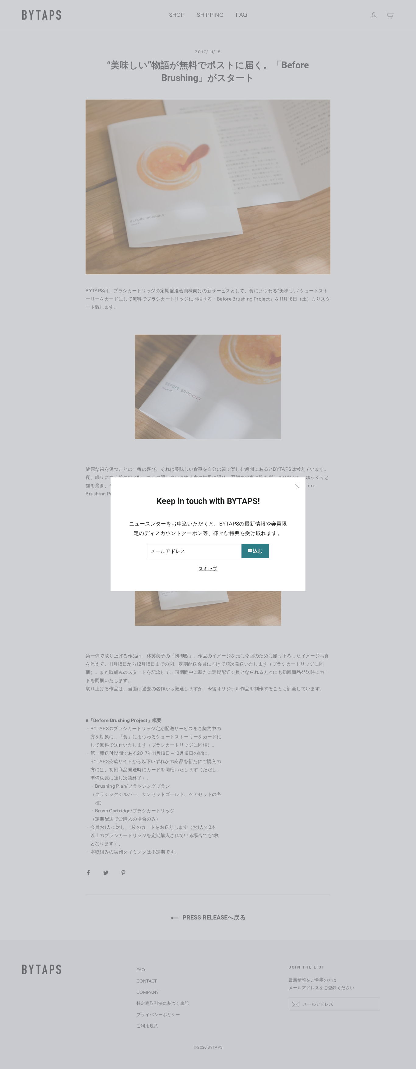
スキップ (208, 569)
